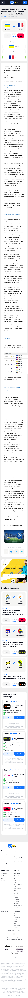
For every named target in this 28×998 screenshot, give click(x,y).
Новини (17, 911)
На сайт (19, 717)
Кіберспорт (17, 923)
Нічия (14, 51)
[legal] (8, 946)
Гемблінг (16, 927)
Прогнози (4, 911)
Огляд (8, 717)
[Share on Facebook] (6, 551)
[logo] (15, 2)
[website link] (20, 35)
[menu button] (3, 2)
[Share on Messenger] (11, 551)
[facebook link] (14, 934)
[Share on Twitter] (22, 551)
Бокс (15, 915)
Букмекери (5, 870)
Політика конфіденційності (14, 937)
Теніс (15, 919)
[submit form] (23, 576)
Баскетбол (17, 917)
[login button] (25, 2)
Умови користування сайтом (14, 939)
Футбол (3, 16)
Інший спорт (17, 925)
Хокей (15, 921)
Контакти (14, 941)
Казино (16, 870)
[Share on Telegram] (16, 551)
